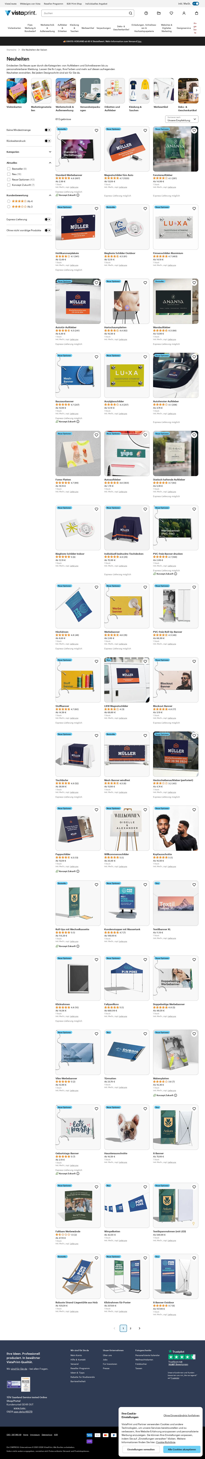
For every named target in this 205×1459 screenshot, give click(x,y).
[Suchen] (131, 13)
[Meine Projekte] (158, 13)
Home (25, 1435)
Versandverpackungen (90, 108)
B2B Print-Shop (74, 3)
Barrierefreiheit (78, 1381)
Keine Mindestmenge (19, 129)
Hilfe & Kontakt (78, 1359)
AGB (56, 1435)
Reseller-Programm (53, 3)
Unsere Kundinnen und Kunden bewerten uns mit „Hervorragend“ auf (182, 1375)
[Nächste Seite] (139, 1328)
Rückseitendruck (16, 140)
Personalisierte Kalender (147, 1355)
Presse (106, 1368)
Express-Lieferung (17, 219)
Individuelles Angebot (96, 3)
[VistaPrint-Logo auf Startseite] (21, 13)
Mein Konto (76, 1355)
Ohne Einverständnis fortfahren (182, 1415)
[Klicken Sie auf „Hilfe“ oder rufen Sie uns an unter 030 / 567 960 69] (146, 13)
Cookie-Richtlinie (165, 1442)
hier (139, 41)
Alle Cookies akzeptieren (182, 1449)
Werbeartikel (161, 106)
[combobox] (85, 13)
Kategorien (13, 151)
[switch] (188, 3)
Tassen (138, 1368)
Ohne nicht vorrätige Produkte (24, 230)
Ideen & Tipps (77, 1372)
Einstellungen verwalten (141, 1449)
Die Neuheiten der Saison (34, 49)
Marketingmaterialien (41, 108)
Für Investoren (110, 1364)
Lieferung (74, 187)
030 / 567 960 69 (14, 1435)
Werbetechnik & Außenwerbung (65, 108)
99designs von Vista (30, 3)
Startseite (11, 49)
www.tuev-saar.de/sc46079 (18, 1410)
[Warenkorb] (196, 13)
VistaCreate (11, 3)
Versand (75, 1364)
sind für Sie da (19, 1368)
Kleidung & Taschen (135, 108)
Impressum (35, 1435)
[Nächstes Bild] (196, 90)
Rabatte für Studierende (83, 1377)
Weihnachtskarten (144, 1359)
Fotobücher (141, 1364)
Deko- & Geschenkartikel (187, 108)
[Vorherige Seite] (114, 1328)
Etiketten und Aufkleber (112, 108)
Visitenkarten (14, 106)
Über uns (107, 1355)
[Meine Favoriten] (171, 13)
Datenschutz (47, 1435)
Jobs (105, 1359)
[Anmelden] (184, 13)
